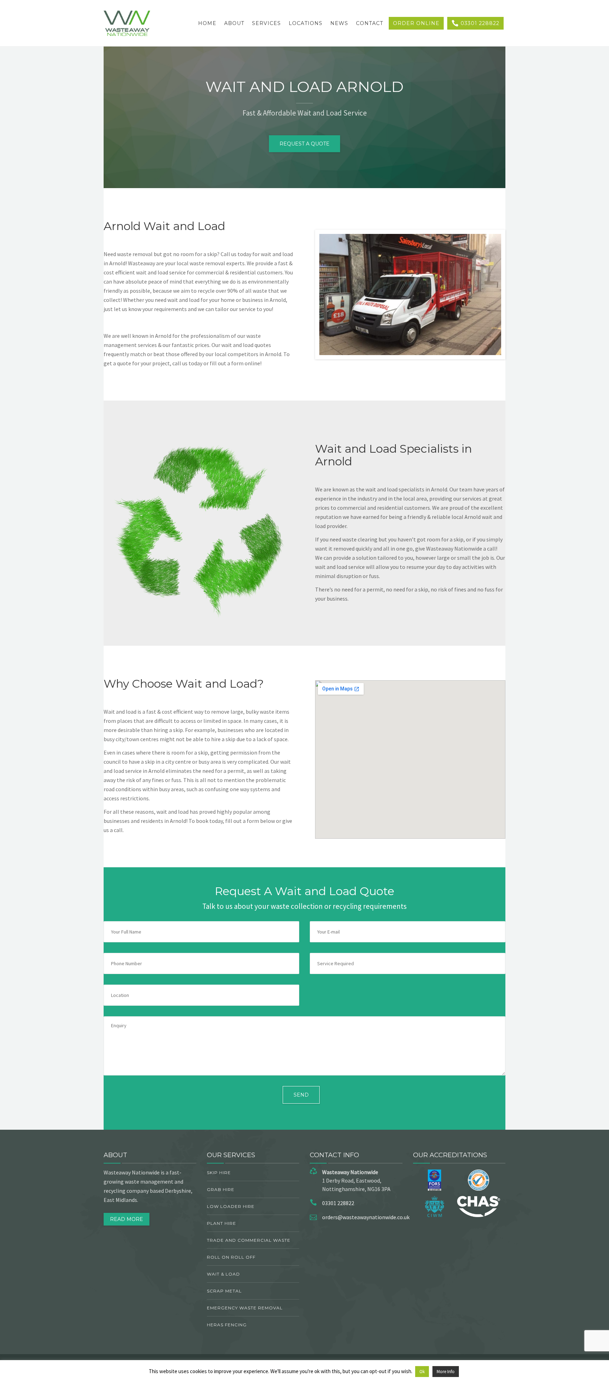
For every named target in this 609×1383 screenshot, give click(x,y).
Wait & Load (223, 1274)
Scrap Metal (224, 1291)
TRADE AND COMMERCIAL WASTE (248, 1240)
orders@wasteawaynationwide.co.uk (366, 1217)
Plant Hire (221, 1223)
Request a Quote (304, 144)
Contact (369, 23)
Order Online (416, 23)
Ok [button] (422, 1372)
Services (266, 23)
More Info (446, 1372)
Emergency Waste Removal (245, 1307)
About (234, 23)
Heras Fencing (227, 1324)
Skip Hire (219, 1172)
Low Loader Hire (230, 1206)
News (339, 23)
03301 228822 (479, 23)
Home (207, 23)
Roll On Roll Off (231, 1257)
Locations (305, 23)
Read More (126, 1219)
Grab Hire (220, 1189)
